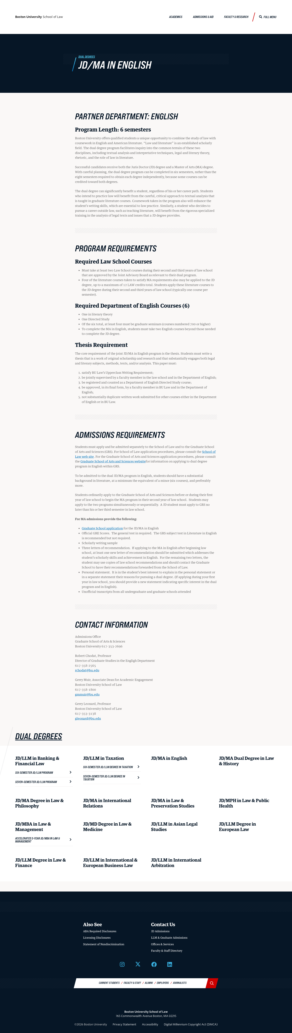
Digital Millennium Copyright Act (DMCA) (191, 1024)
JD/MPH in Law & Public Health (244, 804)
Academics (175, 17)
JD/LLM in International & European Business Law (110, 863)
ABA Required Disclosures (99, 931)
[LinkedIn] (169, 964)
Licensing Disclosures (97, 937)
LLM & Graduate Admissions (169, 937)
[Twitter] (138, 964)
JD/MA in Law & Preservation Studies (172, 804)
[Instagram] (122, 964)
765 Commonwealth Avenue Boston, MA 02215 (146, 1014)
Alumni (149, 982)
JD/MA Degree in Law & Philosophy (39, 804)
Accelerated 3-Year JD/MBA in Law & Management (37, 839)
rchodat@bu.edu (87, 670)
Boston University (146, 1003)
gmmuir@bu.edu (87, 694)
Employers (163, 982)
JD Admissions (160, 931)
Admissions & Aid (203, 17)
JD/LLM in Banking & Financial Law (37, 761)
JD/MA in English (169, 758)
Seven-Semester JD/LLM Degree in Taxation (104, 777)
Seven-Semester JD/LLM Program (36, 782)
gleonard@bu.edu (88, 718)
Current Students (109, 982)
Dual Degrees (86, 56)
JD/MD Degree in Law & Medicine (107, 827)
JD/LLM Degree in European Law (237, 827)
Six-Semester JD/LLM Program (34, 772)
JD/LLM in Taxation (103, 758)
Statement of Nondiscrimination (103, 944)
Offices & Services (162, 944)
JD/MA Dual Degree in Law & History (246, 761)
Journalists (180, 982)
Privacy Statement (124, 1024)
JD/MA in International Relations (107, 804)
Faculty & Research (236, 17)
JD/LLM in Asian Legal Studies (174, 827)
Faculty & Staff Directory (166, 950)
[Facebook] (154, 964)
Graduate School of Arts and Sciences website (113, 461)
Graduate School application (102, 528)
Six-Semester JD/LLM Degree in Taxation (108, 767)
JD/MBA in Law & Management (33, 827)
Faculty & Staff (132, 982)
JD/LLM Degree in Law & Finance (40, 863)
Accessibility (150, 1024)
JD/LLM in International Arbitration (176, 863)
